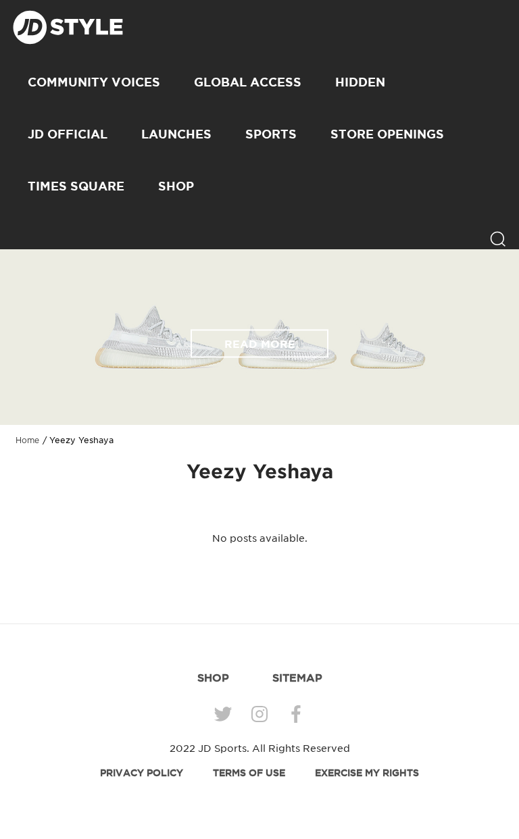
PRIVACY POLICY (141, 772)
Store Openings (387, 134)
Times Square (76, 186)
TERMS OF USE (249, 772)
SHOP (176, 186)
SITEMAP (297, 677)
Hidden (360, 81)
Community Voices (94, 81)
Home (27, 440)
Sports (271, 134)
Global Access (247, 81)
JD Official (67, 134)
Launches (176, 134)
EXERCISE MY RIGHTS (367, 772)
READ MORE (259, 343)
